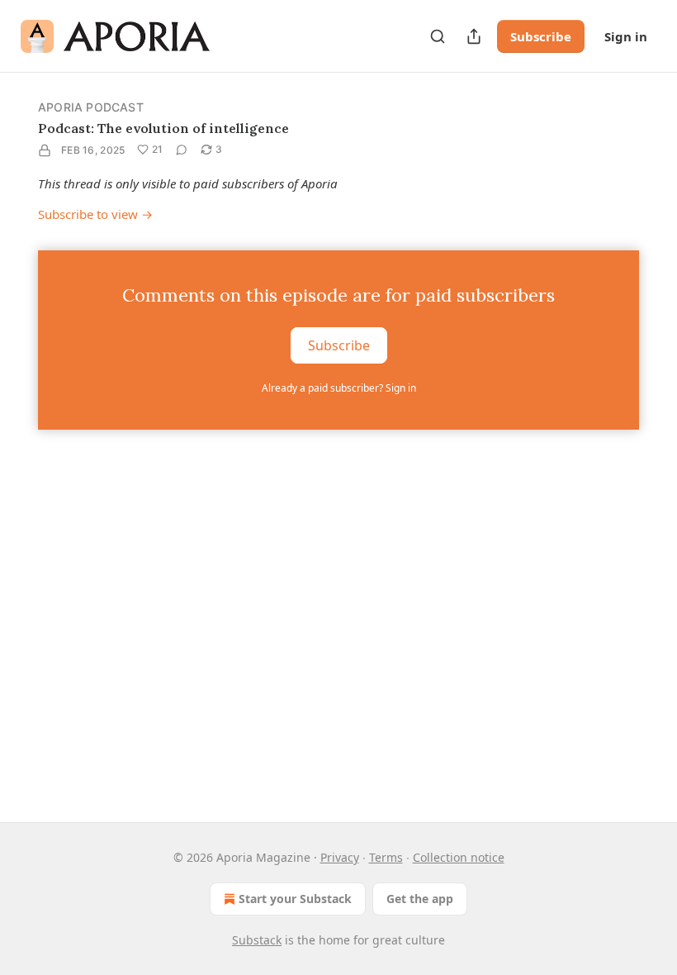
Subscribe (540, 36)
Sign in (625, 36)
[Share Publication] (473, 36)
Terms (386, 857)
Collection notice (458, 857)
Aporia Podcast (91, 107)
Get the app (419, 898)
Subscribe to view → (95, 214)
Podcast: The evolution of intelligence (163, 128)
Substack (257, 940)
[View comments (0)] (181, 149)
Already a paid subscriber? (339, 388)
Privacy (339, 857)
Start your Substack (295, 898)
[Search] (437, 36)
